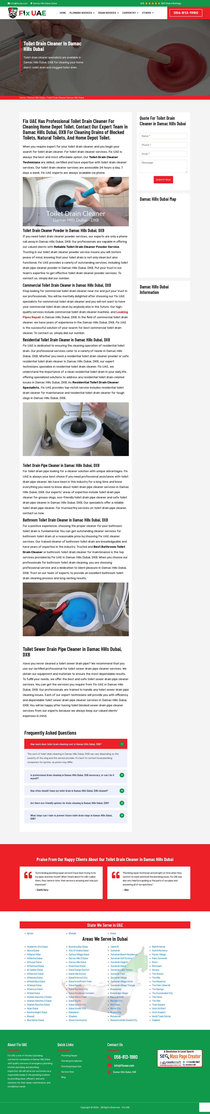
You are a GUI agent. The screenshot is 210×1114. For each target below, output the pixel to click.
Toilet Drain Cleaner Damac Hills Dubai (65, 97)
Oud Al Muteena (159, 950)
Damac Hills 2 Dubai (78, 958)
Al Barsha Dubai (34, 958)
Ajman (30, 933)
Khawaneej (115, 989)
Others (146, 13)
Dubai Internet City (78, 977)
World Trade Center (161, 1016)
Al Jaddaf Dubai (35, 970)
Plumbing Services (81, 13)
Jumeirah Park (117, 974)
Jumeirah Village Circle (121, 981)
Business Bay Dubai (78, 946)
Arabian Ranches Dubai (38, 1004)
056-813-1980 (186, 13)
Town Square (158, 1004)
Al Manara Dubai (35, 977)
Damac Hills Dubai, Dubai (45, 3)
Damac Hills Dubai (36, 97)
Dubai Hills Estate (77, 974)
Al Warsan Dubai (35, 989)
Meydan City (116, 1001)
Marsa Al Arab (117, 997)
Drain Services (107, 13)
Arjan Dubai (32, 1008)
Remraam (157, 966)
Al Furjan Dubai (34, 962)
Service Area (67, 1072)
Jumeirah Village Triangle (122, 985)
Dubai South (75, 1001)
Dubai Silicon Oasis (78, 997)
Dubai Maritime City (78, 989)
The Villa (156, 1001)
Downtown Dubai (77, 966)
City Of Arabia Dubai (79, 950)
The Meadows (159, 981)
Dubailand (73, 1012)
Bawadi (30, 1016)
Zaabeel (156, 1020)
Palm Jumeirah (159, 958)
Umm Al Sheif (159, 1008)
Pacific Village (159, 954)
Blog (63, 1077)
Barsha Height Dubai (37, 1012)
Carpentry (129, 13)
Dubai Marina (75, 985)
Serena (155, 970)
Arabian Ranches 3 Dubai (39, 1001)
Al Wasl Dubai (33, 993)
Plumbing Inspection (71, 1066)
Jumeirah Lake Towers (121, 970)
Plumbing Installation (71, 1061)
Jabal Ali (114, 946)
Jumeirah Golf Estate (121, 958)
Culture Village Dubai (79, 954)
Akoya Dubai (33, 950)
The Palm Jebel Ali (161, 985)
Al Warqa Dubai (34, 985)
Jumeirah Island (118, 966)
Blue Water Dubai (35, 1020)
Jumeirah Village (118, 977)
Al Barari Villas (34, 954)
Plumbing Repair (69, 1055)
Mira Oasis (115, 1004)
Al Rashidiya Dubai (36, 981)
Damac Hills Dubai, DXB (124, 1072)
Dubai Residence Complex (81, 993)
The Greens (157, 974)
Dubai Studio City (77, 1008)
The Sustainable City (162, 993)
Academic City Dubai (37, 946)
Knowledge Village (119, 993)
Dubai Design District (79, 970)
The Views (157, 997)
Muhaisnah (115, 1016)
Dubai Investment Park (80, 981)
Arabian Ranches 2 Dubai (39, 997)
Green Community (78, 1020)
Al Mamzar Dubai (35, 974)
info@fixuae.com (19, 3)
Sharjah (72, 933)
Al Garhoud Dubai (35, 966)
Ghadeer (73, 1016)
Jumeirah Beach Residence (123, 954)
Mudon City (115, 1012)
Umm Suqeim (158, 1012)
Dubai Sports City (77, 1004)
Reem (155, 962)
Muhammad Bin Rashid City (123, 1020)
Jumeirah (115, 950)
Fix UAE (126, 1107)
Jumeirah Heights (119, 962)
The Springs (158, 989)
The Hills (156, 977)
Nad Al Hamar (158, 946)
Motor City (115, 1008)
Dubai (113, 933)
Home (63, 13)
